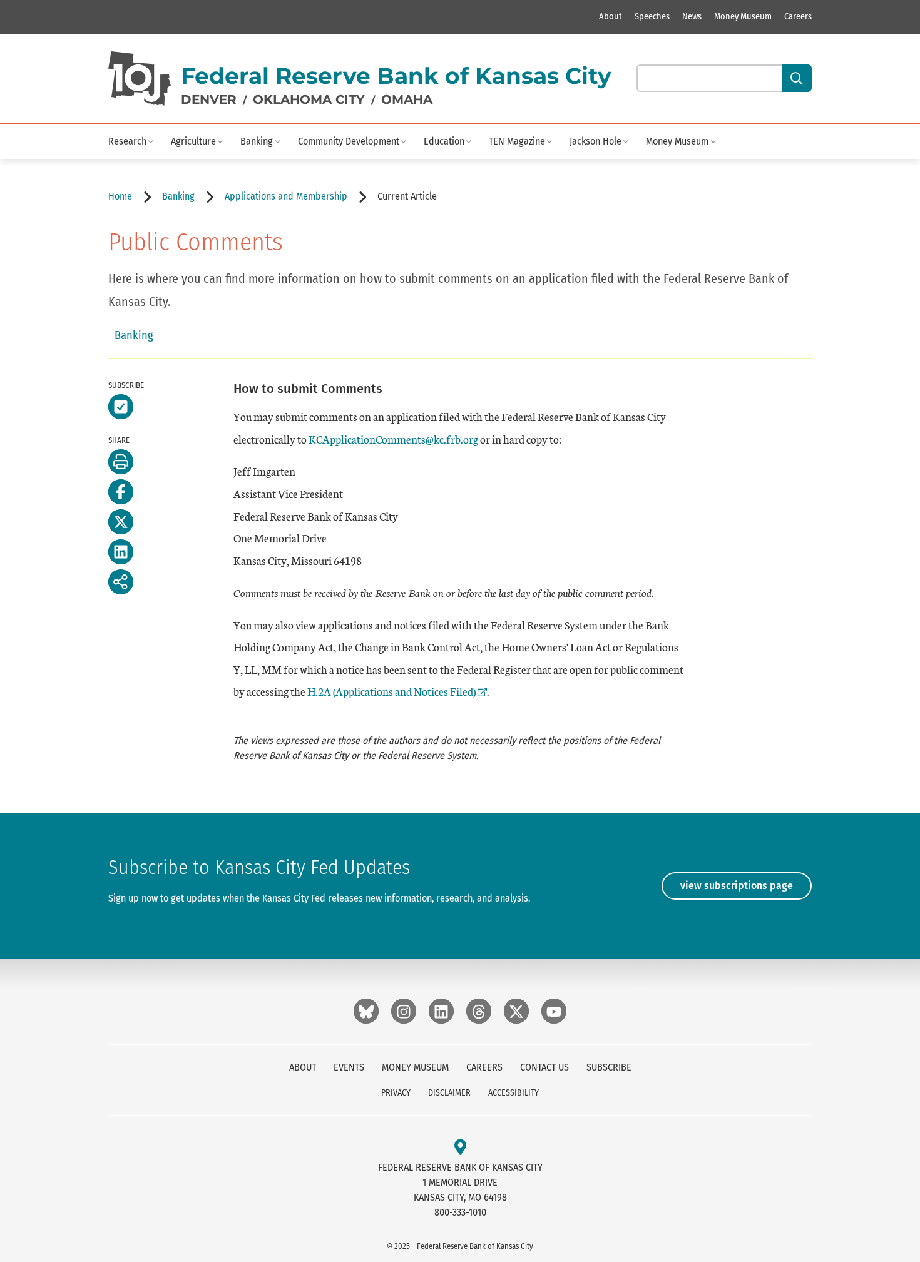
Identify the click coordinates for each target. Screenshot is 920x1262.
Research (127, 141)
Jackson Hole (595, 141)
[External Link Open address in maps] (460, 1148)
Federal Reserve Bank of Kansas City (396, 75)
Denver (209, 99)
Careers (798, 16)
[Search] (797, 78)
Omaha (406, 99)
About (610, 16)
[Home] (139, 78)
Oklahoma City (309, 99)
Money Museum (743, 16)
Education (444, 141)
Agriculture (193, 141)
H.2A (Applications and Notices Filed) (391, 691)
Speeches (652, 16)
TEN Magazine (517, 141)
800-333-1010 (460, 1212)
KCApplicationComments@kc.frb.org (393, 439)
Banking (256, 141)
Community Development (348, 141)
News (692, 16)
